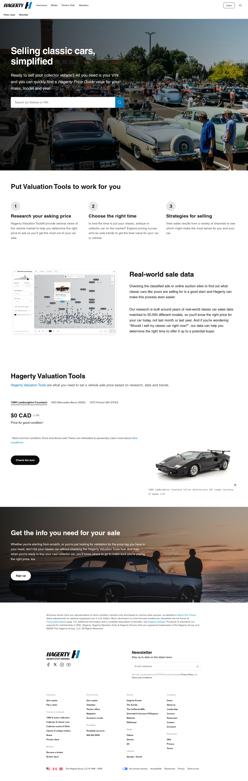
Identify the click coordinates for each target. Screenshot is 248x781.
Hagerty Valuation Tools (28, 385)
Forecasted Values (56, 621)
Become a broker (54, 752)
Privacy (170, 744)
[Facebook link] (48, 664)
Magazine (91, 713)
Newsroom (172, 718)
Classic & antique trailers (58, 731)
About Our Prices (186, 615)
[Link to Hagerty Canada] (55, 769)
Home (170, 700)
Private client (52, 739)
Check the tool (25, 460)
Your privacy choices (138, 769)
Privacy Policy (187, 674)
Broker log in (52, 757)
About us (171, 705)
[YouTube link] (68, 664)
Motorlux (131, 718)
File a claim (51, 705)
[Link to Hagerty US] (48, 769)
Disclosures (169, 769)
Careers (171, 713)
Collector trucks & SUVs (58, 726)
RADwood (131, 722)
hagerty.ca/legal (156, 621)
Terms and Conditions (142, 677)
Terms (170, 748)
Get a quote (51, 700)
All (128, 744)
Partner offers (93, 709)
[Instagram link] (62, 664)
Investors (171, 727)
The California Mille (136, 709)
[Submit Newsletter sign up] (197, 666)
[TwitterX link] (55, 664)
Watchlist (23, 15)
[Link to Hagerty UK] (61, 769)
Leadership (172, 709)
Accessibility (156, 769)
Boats (49, 735)
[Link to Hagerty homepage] (63, 655)
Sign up (21, 575)
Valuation (91, 705)
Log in (229, 5)
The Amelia (132, 705)
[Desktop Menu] (240, 5)
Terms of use (193, 769)
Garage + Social (134, 757)
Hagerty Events (134, 700)
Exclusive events (95, 718)
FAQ (169, 739)
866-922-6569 (93, 735)
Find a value (9, 15)
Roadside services (96, 731)
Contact (170, 722)
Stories (130, 739)
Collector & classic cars (58, 722)
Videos (130, 735)
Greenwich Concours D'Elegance (142, 713)
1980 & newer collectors (58, 718)
